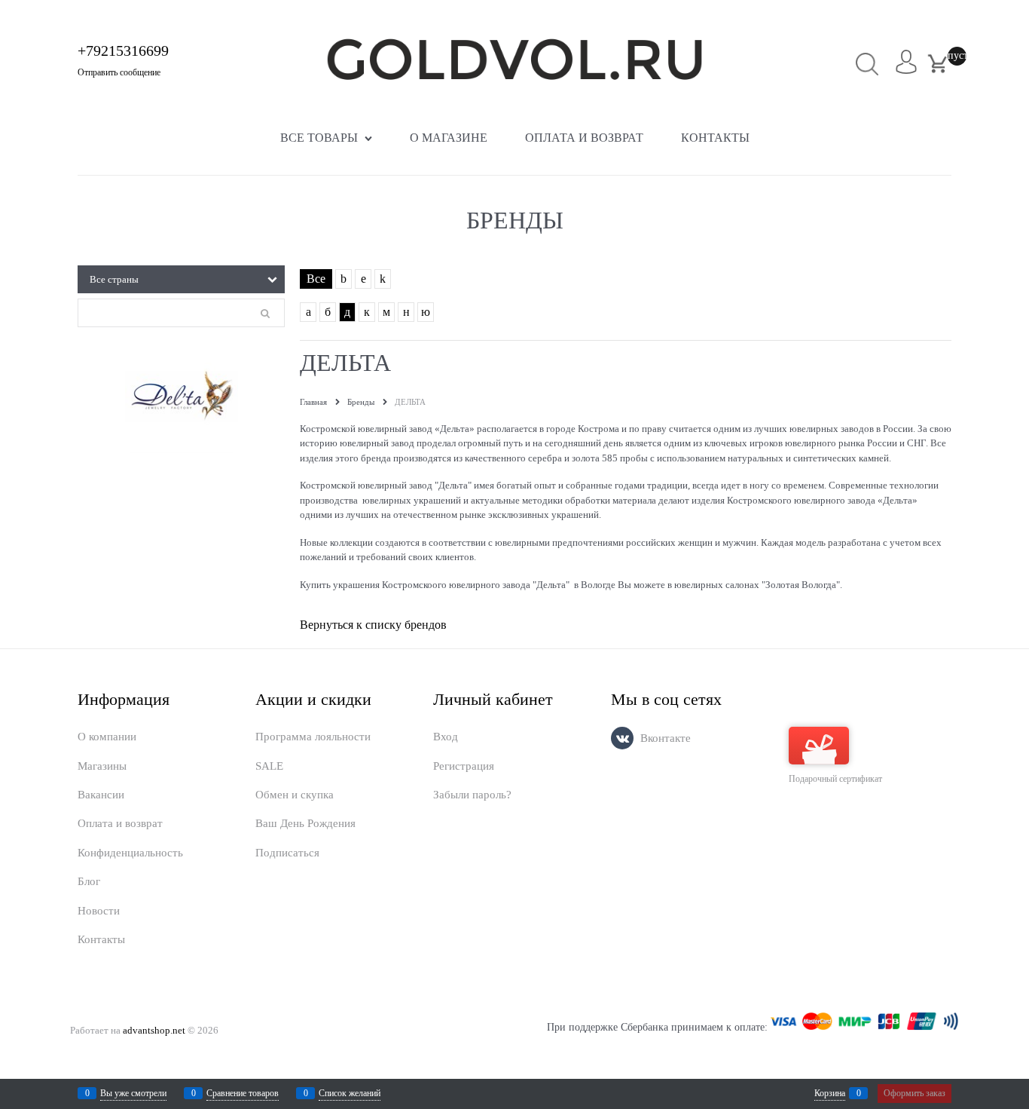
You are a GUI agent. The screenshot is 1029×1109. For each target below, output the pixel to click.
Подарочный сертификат (835, 779)
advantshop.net (154, 1030)
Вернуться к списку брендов (373, 624)
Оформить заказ (914, 1093)
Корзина (829, 1093)
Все (316, 278)
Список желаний (349, 1093)
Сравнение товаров (242, 1093)
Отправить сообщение (119, 72)
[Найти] (867, 64)
